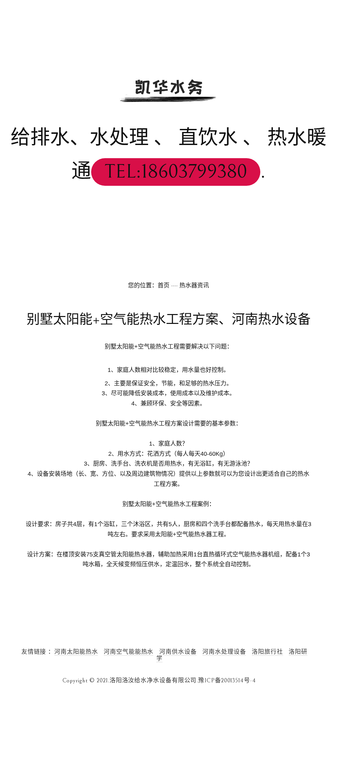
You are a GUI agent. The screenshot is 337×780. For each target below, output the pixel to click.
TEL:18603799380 (175, 171)
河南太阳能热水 (76, 651)
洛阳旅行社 (267, 651)
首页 (163, 285)
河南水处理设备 (224, 651)
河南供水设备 (177, 651)
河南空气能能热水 (128, 651)
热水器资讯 (194, 285)
